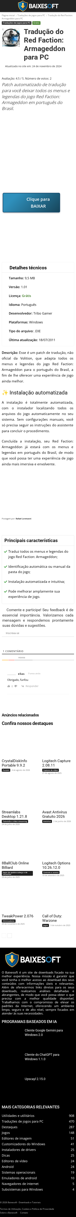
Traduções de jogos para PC (31, 15)
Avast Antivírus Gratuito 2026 (54, 814)
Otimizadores (8, 921)
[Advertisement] (38, 152)
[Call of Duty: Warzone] (55, 898)
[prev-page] (4, 935)
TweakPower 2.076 (17, 916)
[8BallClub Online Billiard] (15, 845)
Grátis (36, 22)
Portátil (6, 770)
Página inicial (8, 15)
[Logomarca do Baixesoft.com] (38, 6)
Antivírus (47, 821)
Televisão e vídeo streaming (15, 821)
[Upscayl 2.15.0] (11, 1086)
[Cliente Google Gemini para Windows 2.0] (11, 1037)
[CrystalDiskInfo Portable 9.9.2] (15, 742)
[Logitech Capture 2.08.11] (55, 742)
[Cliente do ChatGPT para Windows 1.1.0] (11, 1062)
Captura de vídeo (50, 770)
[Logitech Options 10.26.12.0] (55, 845)
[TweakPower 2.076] (15, 898)
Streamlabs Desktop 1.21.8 (14, 814)
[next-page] (9, 935)
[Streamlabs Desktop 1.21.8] (15, 794)
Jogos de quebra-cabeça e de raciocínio (15, 873)
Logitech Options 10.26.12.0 (56, 865)
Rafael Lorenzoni (23, 518)
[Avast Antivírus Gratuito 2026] (55, 794)
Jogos (45, 925)
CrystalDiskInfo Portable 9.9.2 (14, 763)
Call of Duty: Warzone (52, 918)
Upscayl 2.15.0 (35, 1079)
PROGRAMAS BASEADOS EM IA (29, 1021)
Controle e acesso (51, 872)
